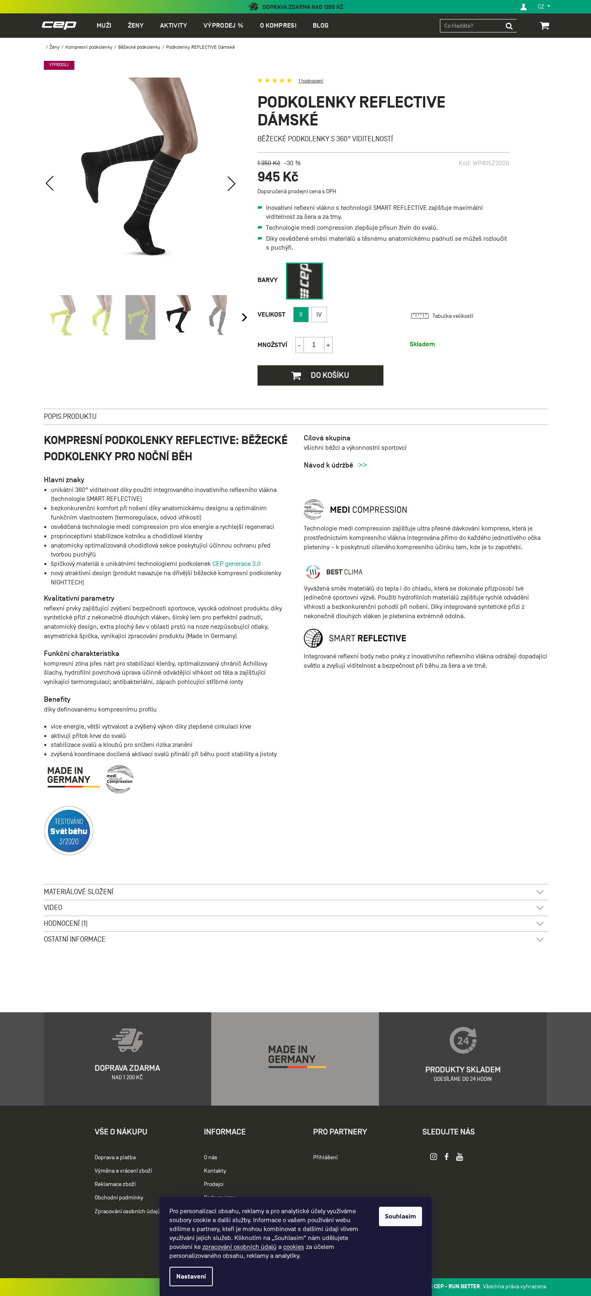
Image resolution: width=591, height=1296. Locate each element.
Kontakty (215, 1171)
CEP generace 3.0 (236, 563)
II (301, 314)
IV (319, 314)
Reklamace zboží (115, 1184)
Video (53, 908)
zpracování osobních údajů (239, 1247)
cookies (293, 1247)
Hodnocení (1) (66, 923)
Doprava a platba (115, 1157)
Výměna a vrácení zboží (123, 1171)
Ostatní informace (75, 939)
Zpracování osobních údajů (127, 1211)
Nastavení (191, 1276)
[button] (231, 183)
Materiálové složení (78, 892)
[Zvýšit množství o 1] (328, 345)
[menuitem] (104, 25)
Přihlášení (325, 1157)
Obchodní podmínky (119, 1198)
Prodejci (213, 1184)
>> (362, 465)
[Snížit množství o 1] (300, 345)
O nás (210, 1157)
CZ (542, 7)
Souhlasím (400, 1216)
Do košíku (329, 375)
